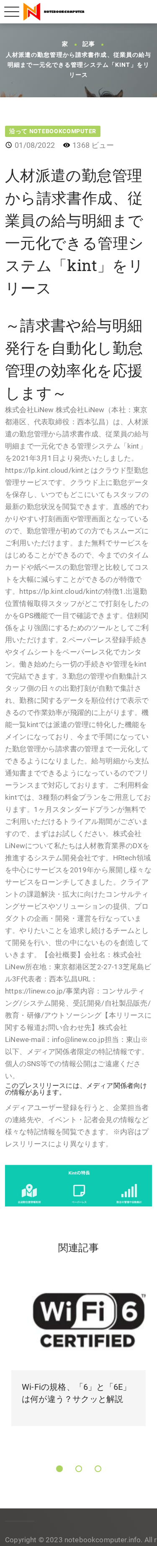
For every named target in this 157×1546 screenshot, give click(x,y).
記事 (88, 44)
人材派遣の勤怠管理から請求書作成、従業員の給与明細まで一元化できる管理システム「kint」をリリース (79, 64)
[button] (59, 1468)
